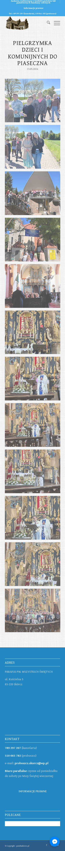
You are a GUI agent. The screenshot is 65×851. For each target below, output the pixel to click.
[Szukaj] (46, 23)
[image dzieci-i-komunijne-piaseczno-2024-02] (34, 148)
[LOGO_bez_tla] (27, 23)
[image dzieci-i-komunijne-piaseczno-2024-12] (34, 612)
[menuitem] (33, 2)
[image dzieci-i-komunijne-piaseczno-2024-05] (34, 287)
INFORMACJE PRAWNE (33, 791)
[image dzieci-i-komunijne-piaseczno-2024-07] (34, 380)
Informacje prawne (33, 8)
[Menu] (55, 23)
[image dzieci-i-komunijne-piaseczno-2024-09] (34, 473)
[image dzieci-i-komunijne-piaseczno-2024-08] (34, 426)
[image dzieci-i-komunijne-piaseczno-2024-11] (34, 565)
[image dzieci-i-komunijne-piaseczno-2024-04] (34, 241)
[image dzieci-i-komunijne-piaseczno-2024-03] (34, 194)
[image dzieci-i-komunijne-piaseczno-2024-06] (34, 334)
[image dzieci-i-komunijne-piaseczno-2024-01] (34, 102)
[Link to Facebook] (46, 845)
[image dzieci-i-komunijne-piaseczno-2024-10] (34, 519)
